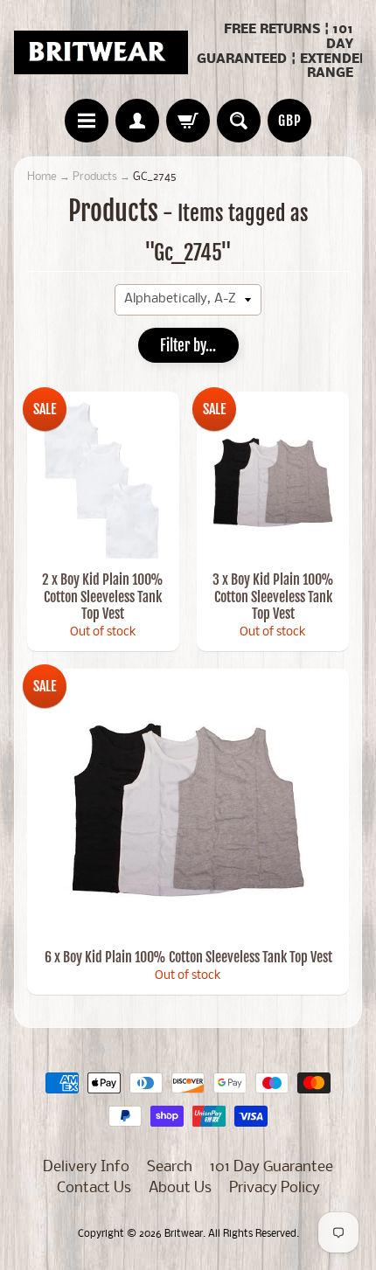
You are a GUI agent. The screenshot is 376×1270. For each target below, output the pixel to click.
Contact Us (94, 1188)
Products (95, 177)
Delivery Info (86, 1167)
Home (42, 177)
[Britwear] (101, 52)
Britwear (183, 1234)
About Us (180, 1188)
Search (169, 1167)
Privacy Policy (274, 1188)
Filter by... (188, 346)
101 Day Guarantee (271, 1167)
